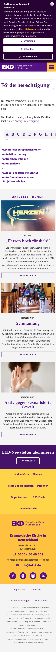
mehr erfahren (28, 275)
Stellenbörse (21, 474)
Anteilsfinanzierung (14, 154)
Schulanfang (28, 323)
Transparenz (41, 600)
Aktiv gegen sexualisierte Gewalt (28, 404)
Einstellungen (29, 56)
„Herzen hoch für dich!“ (28, 240)
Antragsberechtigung (27, 121)
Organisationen (20, 497)
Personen (42, 485)
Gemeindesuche (28, 508)
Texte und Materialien (21, 485)
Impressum (19, 589)
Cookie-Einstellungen (19, 600)
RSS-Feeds (39, 497)
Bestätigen (29, 41)
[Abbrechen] (52, 4)
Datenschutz (32, 28)
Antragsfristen (11, 163)
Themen (37, 474)
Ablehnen (29, 49)
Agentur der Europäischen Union (22, 149)
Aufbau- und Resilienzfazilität (20, 173)
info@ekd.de (30, 565)
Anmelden (29, 460)
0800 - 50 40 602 (30, 554)
